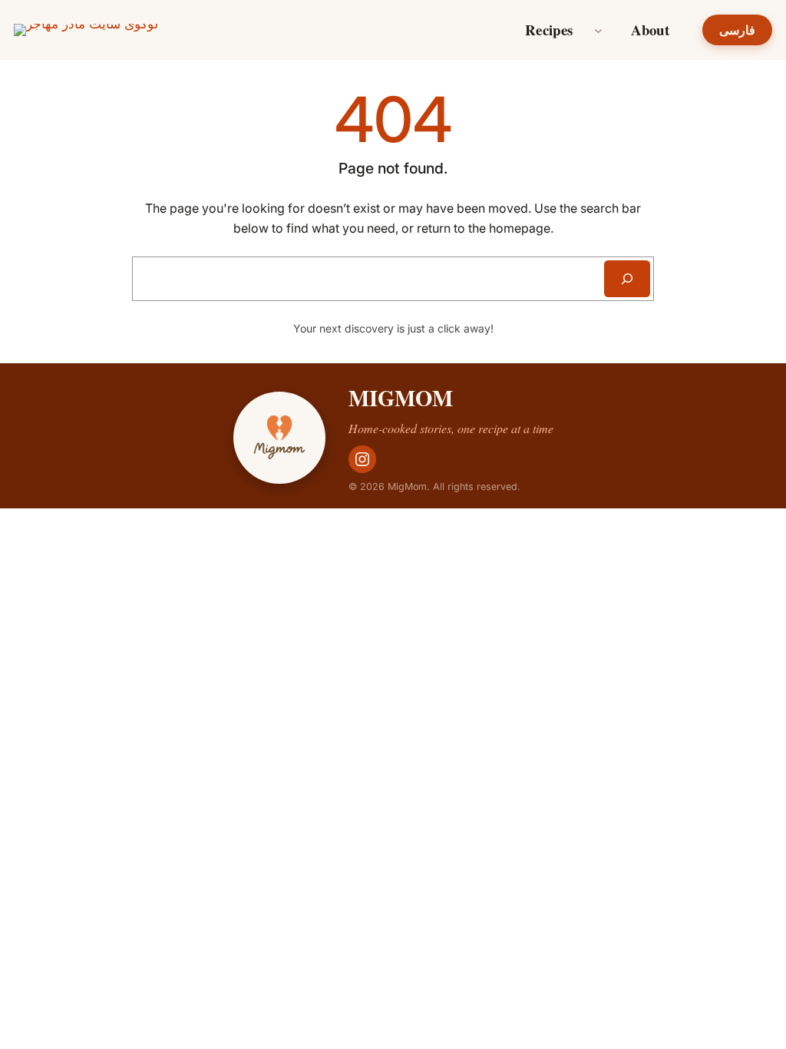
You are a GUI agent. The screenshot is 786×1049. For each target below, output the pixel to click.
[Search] (627, 278)
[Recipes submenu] (598, 30)
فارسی (737, 30)
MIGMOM (400, 398)
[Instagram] (362, 459)
